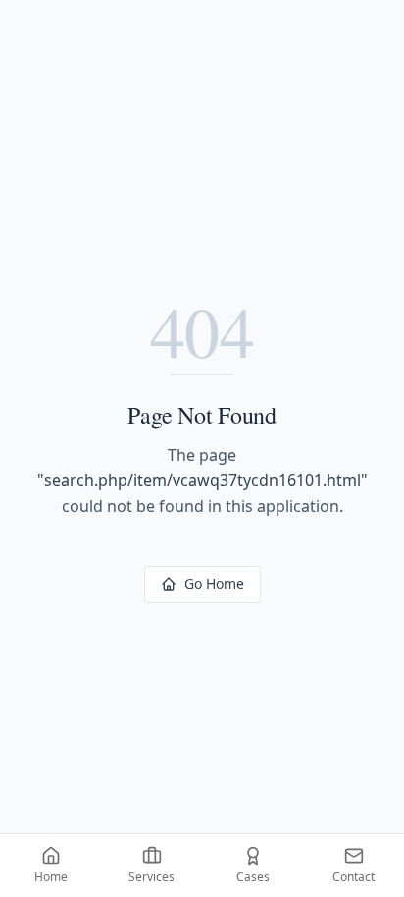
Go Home (214, 583)
